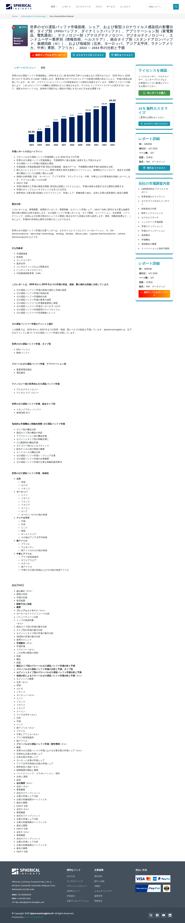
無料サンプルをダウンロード (50, 55)
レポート (66, 6)
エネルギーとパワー (103, 891)
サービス (111, 6)
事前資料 (98, 876)
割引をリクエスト (124, 55)
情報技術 (98, 901)
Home (15, 16)
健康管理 (98, 896)
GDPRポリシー (73, 891)
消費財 (97, 886)
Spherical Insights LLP (33, 917)
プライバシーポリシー (77, 886)
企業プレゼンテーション (78, 901)
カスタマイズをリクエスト (90, 55)
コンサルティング (75, 881)
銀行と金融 (99, 881)
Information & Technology (33, 16)
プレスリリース (83, 6)
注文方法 (71, 876)
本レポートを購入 (156, 93)
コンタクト (125, 6)
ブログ (98, 6)
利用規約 (71, 896)
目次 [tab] (43, 67)
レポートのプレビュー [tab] (25, 67)
